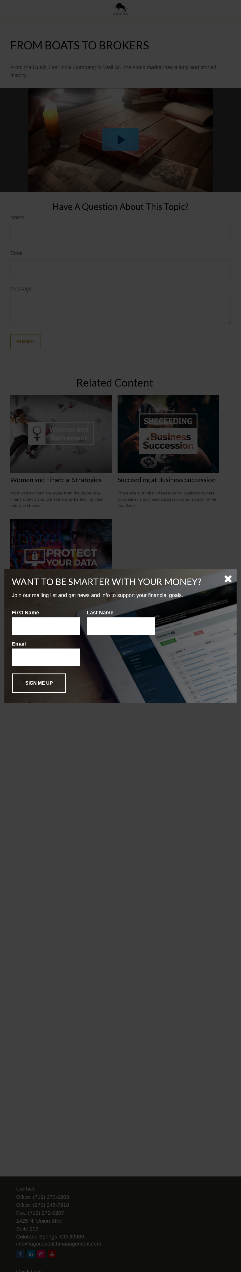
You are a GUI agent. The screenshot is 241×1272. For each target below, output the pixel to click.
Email (19, 644)
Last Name (100, 613)
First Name (25, 613)
